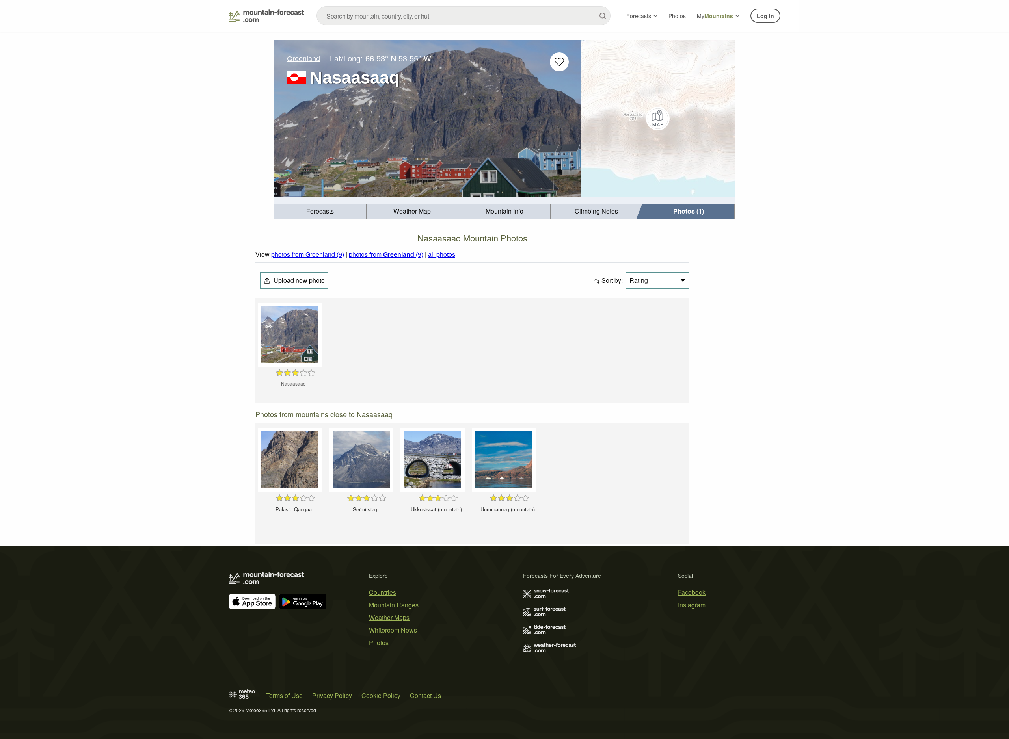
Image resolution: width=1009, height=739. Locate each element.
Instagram (692, 604)
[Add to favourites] (559, 61)
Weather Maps (389, 617)
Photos (677, 16)
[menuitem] (320, 211)
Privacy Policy (332, 695)
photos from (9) (386, 254)
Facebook (692, 592)
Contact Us (425, 695)
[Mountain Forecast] (266, 15)
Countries (382, 592)
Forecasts (638, 16)
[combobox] (463, 15)
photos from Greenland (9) (307, 254)
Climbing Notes (596, 210)
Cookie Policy (380, 695)
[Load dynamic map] (658, 118)
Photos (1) (688, 210)
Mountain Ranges (394, 604)
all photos (441, 254)
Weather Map (412, 210)
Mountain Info (504, 210)
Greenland (303, 59)
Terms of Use (284, 695)
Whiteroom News (393, 630)
